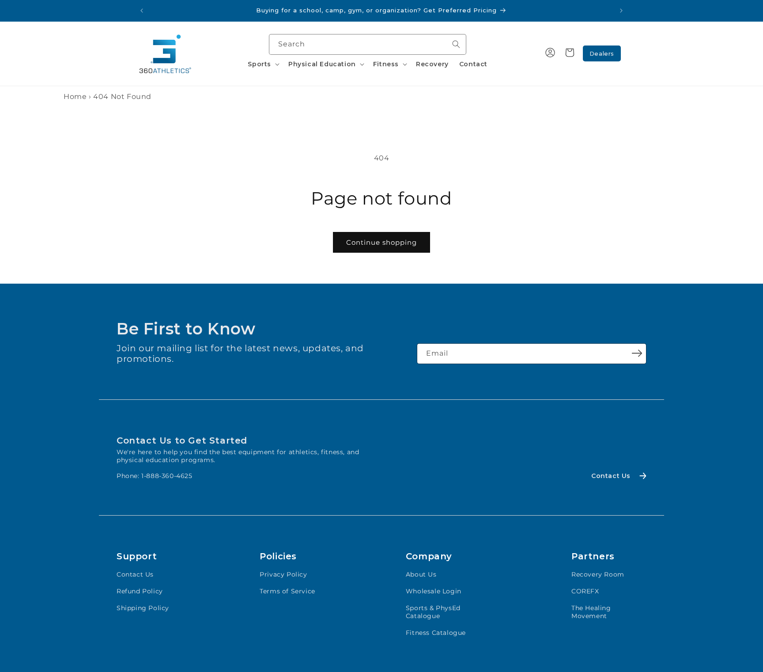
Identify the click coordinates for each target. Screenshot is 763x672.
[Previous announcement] (141, 10)
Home (75, 96)
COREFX (585, 591)
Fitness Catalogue (436, 633)
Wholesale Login (433, 591)
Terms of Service (287, 591)
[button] (262, 64)
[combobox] (367, 44)
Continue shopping (381, 242)
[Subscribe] (636, 353)
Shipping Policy (143, 608)
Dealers (601, 53)
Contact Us (135, 574)
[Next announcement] (621, 10)
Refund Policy (140, 591)
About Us (421, 574)
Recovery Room (597, 574)
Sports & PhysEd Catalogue (433, 612)
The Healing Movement (591, 612)
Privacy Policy (283, 574)
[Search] (456, 44)
